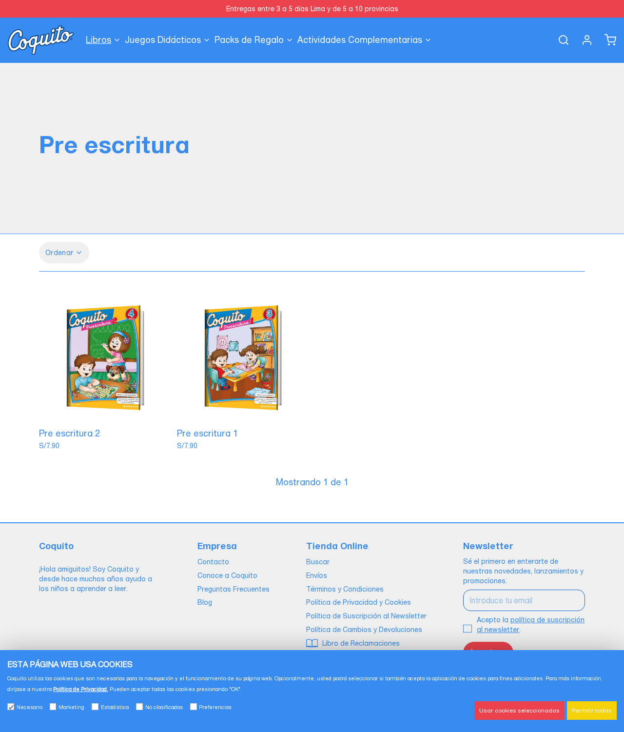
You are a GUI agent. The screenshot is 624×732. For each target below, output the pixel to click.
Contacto (213, 562)
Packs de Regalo (249, 40)
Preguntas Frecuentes (233, 589)
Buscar (318, 562)
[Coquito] (41, 40)
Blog (204, 602)
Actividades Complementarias (359, 40)
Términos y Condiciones (345, 589)
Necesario (29, 707)
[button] (105, 411)
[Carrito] (606, 40)
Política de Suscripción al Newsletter (366, 616)
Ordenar (59, 253)
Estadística (115, 707)
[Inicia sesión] (583, 40)
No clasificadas (164, 707)
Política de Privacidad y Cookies (358, 602)
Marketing (71, 707)
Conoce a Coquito (227, 575)
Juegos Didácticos (163, 40)
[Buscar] (559, 40)
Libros (98, 40)
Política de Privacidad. (80, 689)
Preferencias (215, 707)
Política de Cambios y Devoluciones (364, 629)
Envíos (316, 575)
